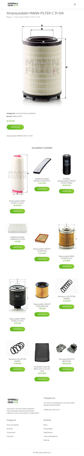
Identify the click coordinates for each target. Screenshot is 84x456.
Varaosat (19, 113)
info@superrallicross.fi (52, 410)
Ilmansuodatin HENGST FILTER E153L (42, 250)
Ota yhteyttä (48, 429)
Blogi (45, 425)
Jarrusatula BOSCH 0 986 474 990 (66, 360)
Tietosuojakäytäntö (51, 436)
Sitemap (46, 440)
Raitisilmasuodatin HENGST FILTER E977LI (42, 180)
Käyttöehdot (48, 432)
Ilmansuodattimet (29, 113)
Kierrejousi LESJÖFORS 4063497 (17, 360)
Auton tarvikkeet (13, 425)
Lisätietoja (15, 127)
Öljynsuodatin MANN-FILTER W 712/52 (17, 320)
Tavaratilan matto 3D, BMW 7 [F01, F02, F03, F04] (42, 369)
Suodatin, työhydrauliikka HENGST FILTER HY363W (67, 181)
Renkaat (10, 429)
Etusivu (9, 17)
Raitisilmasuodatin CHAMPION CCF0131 (17, 238)
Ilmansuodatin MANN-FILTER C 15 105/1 (17, 202)
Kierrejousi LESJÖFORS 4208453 (66, 297)
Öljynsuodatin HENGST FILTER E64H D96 (42, 305)
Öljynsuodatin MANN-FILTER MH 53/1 (67, 257)
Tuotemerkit (11, 432)
